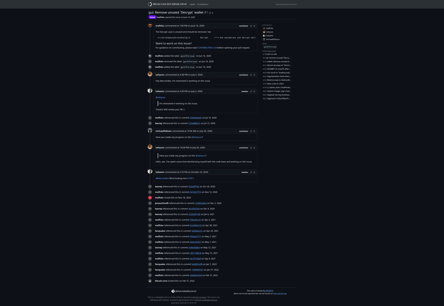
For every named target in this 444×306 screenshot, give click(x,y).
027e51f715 (195, 192)
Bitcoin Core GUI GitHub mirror (170, 4)
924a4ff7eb (193, 186)
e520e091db (194, 214)
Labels (192, 4)
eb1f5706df (195, 258)
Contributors (202, 4)
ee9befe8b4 (194, 247)
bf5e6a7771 (195, 236)
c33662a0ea (201, 203)
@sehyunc (161, 97)
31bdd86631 (194, 123)
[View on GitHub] (210, 12)
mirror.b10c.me (280, 293)
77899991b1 (197, 269)
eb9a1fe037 (195, 242)
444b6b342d (196, 275)
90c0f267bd (194, 208)
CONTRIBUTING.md (207, 47)
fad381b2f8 (197, 264)
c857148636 (195, 253)
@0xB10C (269, 290)
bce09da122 (196, 225)
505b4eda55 (196, 117)
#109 (189, 178)
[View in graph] (212, 12)
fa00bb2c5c (197, 230)
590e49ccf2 (195, 219)
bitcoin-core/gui (199, 297)
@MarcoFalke (162, 178)
